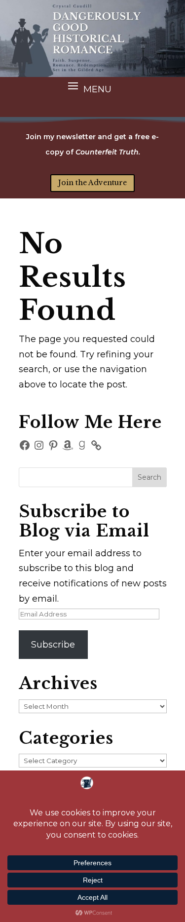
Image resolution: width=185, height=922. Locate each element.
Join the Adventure (92, 182)
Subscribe (53, 644)
